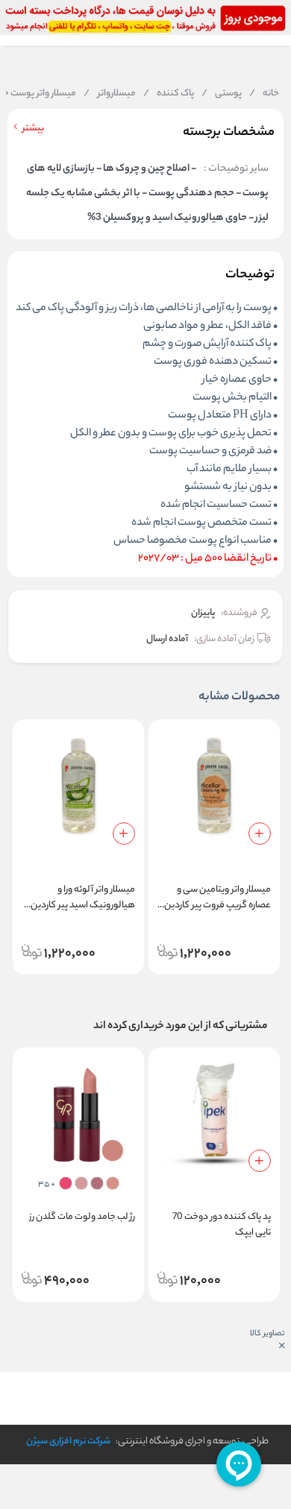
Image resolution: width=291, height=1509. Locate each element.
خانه (264, 94)
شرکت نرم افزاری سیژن (68, 1441)
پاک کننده (168, 94)
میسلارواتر (110, 94)
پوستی (221, 94)
